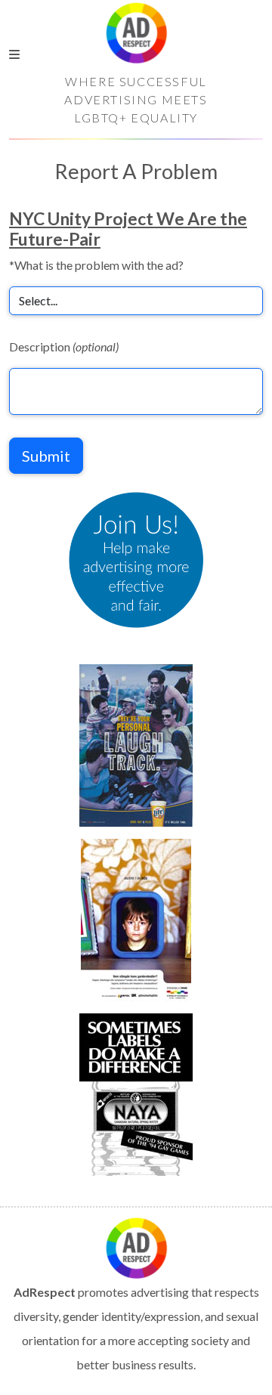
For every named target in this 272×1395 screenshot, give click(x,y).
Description (64, 346)
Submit (46, 456)
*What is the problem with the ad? (96, 265)
